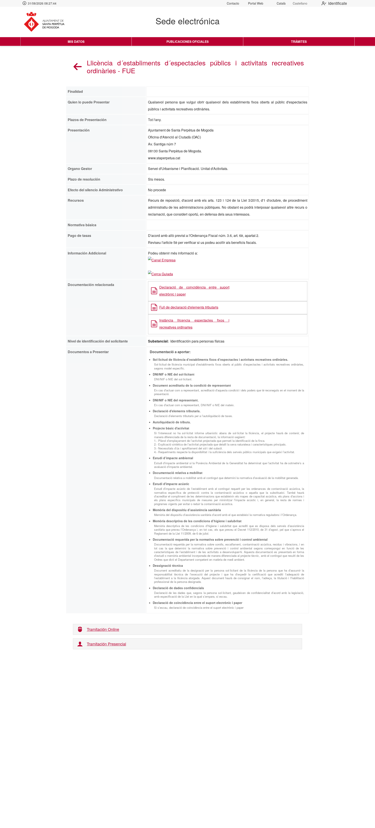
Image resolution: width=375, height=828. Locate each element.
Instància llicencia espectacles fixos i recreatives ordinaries (194, 324)
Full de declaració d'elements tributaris (188, 307)
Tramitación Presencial (106, 644)
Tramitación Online (103, 629)
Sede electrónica (188, 21)
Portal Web (255, 3)
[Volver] (78, 66)
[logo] (47, 22)
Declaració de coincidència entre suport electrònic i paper (194, 291)
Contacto (233, 3)
